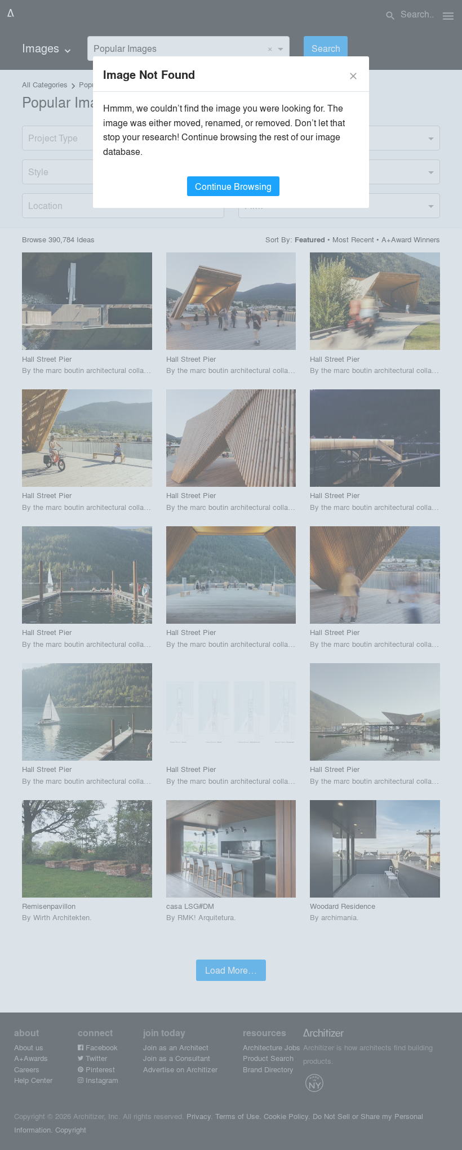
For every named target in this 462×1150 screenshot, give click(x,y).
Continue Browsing (233, 186)
